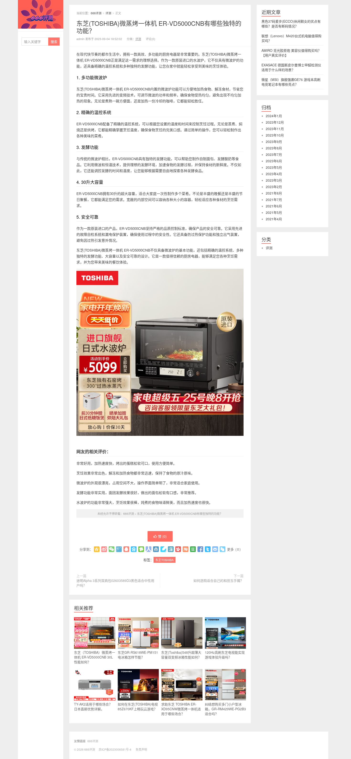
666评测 (40, 14)
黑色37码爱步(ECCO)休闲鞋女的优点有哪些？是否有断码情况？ (291, 23)
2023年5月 (274, 167)
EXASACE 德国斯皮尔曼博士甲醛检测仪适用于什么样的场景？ (291, 67)
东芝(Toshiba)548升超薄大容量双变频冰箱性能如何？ (181, 654)
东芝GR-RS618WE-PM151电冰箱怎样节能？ (138, 654)
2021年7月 (274, 199)
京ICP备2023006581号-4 (115, 749)
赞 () (162, 536)
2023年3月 (274, 180)
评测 (108, 13)
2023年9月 (274, 141)
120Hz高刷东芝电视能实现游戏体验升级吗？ (225, 654)
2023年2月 (274, 186)
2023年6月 (274, 160)
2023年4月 (274, 173)
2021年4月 (274, 218)
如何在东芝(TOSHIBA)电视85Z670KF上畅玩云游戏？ (138, 706)
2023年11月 (275, 128)
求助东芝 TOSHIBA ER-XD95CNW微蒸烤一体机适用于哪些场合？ (181, 709)
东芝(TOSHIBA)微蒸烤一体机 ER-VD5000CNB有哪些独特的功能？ (158, 27)
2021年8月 (274, 193)
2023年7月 (274, 154)
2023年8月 (274, 148)
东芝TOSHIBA (164, 560)
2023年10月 (275, 135)
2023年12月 (275, 122)
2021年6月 (274, 206)
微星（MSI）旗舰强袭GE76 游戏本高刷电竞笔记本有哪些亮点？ (290, 82)
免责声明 (141, 749)
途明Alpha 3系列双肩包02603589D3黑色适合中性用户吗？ (115, 583)
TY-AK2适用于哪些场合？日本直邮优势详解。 (93, 706)
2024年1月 (274, 115)
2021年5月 (274, 212)
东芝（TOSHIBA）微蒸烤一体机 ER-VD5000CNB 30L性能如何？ (94, 657)
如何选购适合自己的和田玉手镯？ (218, 580)
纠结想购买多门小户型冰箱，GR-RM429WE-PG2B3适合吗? (225, 709)
